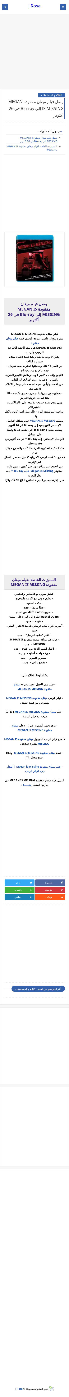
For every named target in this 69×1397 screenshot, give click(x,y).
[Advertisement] (34, 52)
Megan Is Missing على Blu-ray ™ (32, 471)
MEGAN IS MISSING (42, 420)
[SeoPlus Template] (51, 1388)
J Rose (34, 6)
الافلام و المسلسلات (51, 95)
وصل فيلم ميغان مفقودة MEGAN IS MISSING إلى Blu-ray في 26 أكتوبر (38, 139)
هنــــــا (26, 785)
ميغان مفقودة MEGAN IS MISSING (27, 698)
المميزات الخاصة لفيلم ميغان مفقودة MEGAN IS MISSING (32, 148)
